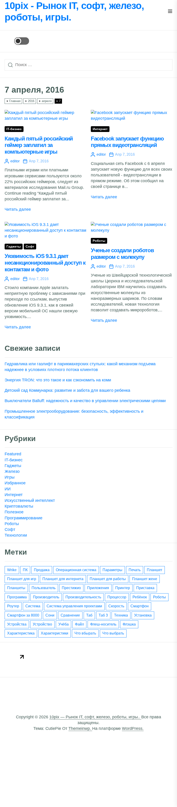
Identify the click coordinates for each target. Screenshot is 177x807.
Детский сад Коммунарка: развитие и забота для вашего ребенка (67, 390)
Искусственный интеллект (30, 500)
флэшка (129, 624)
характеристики (54, 633)
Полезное (14, 512)
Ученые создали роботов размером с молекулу (122, 253)
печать (135, 570)
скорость (116, 606)
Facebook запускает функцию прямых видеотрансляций (127, 141)
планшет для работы (108, 579)
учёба (63, 624)
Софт (30, 246)
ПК (25, 570)
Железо (12, 471)
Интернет (100, 129)
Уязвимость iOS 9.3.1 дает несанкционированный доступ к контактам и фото (45, 262)
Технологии (16, 535)
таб (89, 615)
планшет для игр (21, 579)
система (32, 606)
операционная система (76, 570)
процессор (116, 597)
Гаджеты (13, 246)
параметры (112, 570)
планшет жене (144, 579)
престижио (71, 588)
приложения (98, 588)
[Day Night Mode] (17, 41)
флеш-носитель (103, 624)
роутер (13, 606)
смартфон (139, 606)
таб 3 (103, 615)
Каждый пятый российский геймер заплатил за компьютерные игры (39, 145)
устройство (42, 624)
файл (79, 624)
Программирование (23, 518)
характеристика (21, 633)
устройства (17, 624)
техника (121, 615)
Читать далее (18, 209)
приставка (145, 588)
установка (143, 615)
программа (17, 597)
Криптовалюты (19, 506)
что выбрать (113, 633)
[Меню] (170, 11)
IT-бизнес (14, 129)
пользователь (44, 588)
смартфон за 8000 (23, 615)
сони (49, 615)
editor (15, 161)
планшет (154, 570)
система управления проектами (74, 606)
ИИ (8, 489)
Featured (13, 454)
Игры (10, 477)
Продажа (42, 570)
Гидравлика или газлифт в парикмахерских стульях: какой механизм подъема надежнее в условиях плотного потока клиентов (80, 367)
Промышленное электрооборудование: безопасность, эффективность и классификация (74, 414)
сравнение (70, 615)
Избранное (15, 483)
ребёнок (140, 597)
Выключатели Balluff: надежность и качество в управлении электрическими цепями (85, 400)
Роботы (99, 241)
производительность (83, 597)
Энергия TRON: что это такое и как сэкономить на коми (58, 380)
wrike (12, 570)
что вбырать (85, 633)
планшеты (16, 588)
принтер (122, 588)
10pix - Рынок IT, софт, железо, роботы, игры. (74, 11)
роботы (159, 597)
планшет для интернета (62, 579)
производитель (46, 597)
